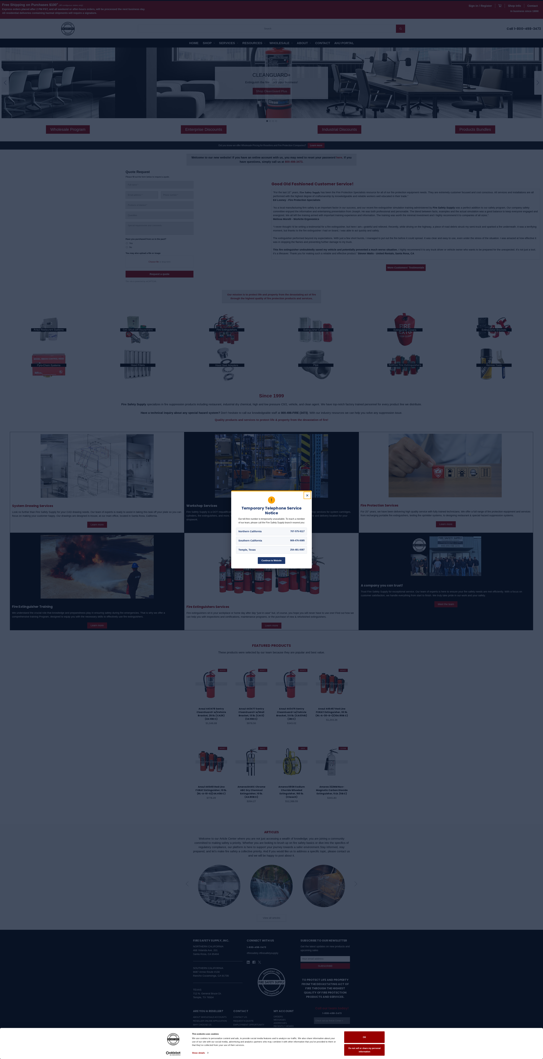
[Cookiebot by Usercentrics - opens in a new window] (173, 1053)
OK (364, 1037)
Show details (198, 1053)
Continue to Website (271, 560)
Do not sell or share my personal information (364, 1050)
